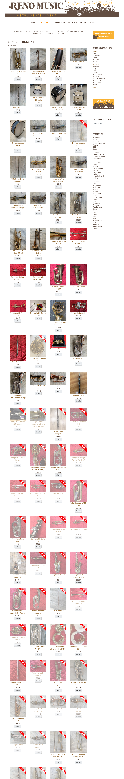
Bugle (95, 69)
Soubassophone (99, 78)
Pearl (95, 201)
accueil (34, 22)
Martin (95, 190)
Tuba (95, 84)
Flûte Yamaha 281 (58, 611)
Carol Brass (97, 159)
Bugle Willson (18, 745)
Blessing (96, 153)
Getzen (95, 170)
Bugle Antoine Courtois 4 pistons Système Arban (38, 424)
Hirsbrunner (97, 172)
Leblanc (96, 182)
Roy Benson (97, 207)
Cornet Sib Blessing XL (58, 349)
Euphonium (97, 74)
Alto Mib (96, 67)
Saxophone (97, 61)
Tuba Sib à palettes (78, 287)
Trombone (97, 80)
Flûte (95, 58)
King (94, 180)
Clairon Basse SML (78, 62)
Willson (95, 222)
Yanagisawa (97, 226)
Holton (95, 174)
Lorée (95, 184)
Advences (96, 137)
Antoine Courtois (99, 143)
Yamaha (96, 224)
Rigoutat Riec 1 (78, 395)
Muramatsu (97, 197)
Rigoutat (96, 205)
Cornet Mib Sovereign (79, 313)
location (72, 22)
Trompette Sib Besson (58, 133)
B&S (94, 147)
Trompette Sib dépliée (38, 313)
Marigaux (96, 188)
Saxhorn (96, 76)
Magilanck (97, 186)
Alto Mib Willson (78, 358)
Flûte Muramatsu (18, 362)
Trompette (97, 82)
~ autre (95, 228)
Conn (95, 161)
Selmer (95, 215)
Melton (95, 191)
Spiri (94, 219)
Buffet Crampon (99, 157)
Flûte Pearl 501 (17, 107)
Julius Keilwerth (98, 176)
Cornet (95, 73)
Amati (95, 139)
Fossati (95, 166)
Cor (94, 71)
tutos (92, 22)
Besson (95, 151)
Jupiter (95, 178)
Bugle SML (58, 709)
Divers (95, 88)
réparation (60, 22)
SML (94, 217)
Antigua (96, 141)
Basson (95, 54)
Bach (95, 149)
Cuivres (96, 65)
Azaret (95, 145)
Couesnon (97, 162)
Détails (18, 79)
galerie (83, 22)
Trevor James (98, 221)
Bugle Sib (58, 386)
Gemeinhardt (98, 168)
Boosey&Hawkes (99, 155)
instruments (46, 22)
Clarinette (96, 56)
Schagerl (96, 211)
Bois (95, 52)
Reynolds (96, 203)
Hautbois (96, 59)
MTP (94, 195)
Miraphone (97, 193)
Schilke (95, 213)
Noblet (95, 199)
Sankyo (95, 209)
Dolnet (95, 164)
